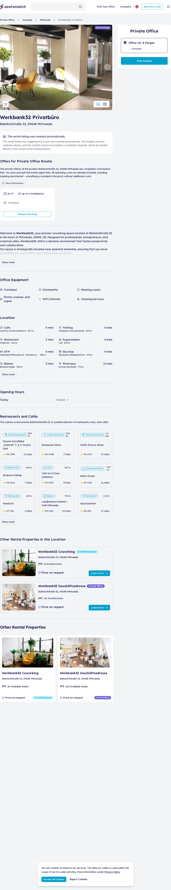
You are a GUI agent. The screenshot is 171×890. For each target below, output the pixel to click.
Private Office (7, 20)
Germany (27, 20)
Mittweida (45, 20)
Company (125, 6)
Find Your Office (106, 6)
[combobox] (58, 7)
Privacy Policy (112, 871)
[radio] (144, 45)
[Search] (80, 7)
